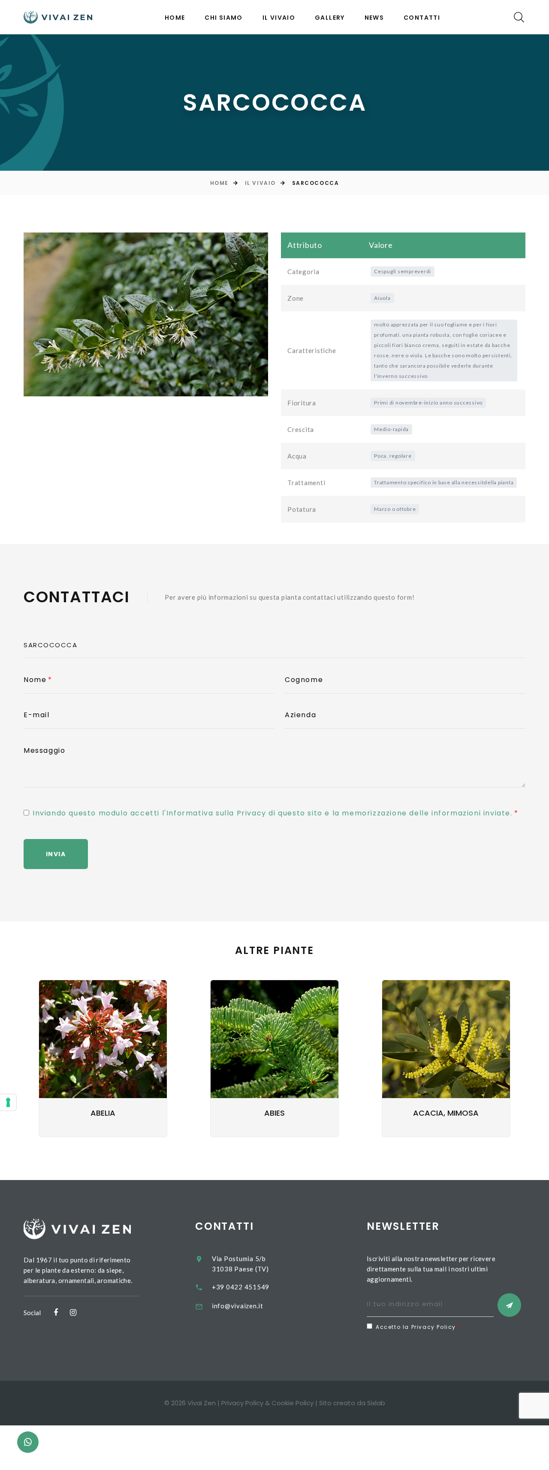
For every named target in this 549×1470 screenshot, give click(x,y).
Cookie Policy (292, 1402)
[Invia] (509, 1305)
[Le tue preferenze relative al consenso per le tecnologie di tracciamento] (8, 1102)
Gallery (330, 17)
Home (175, 17)
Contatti (422, 17)
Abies (274, 1113)
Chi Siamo (224, 17)
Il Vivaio (279, 17)
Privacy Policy (242, 1402)
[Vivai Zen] (58, 17)
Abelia (102, 1113)
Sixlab (376, 1402)
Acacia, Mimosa (446, 1113)
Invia (56, 854)
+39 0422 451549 (240, 1287)
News (374, 17)
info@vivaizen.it (237, 1306)
